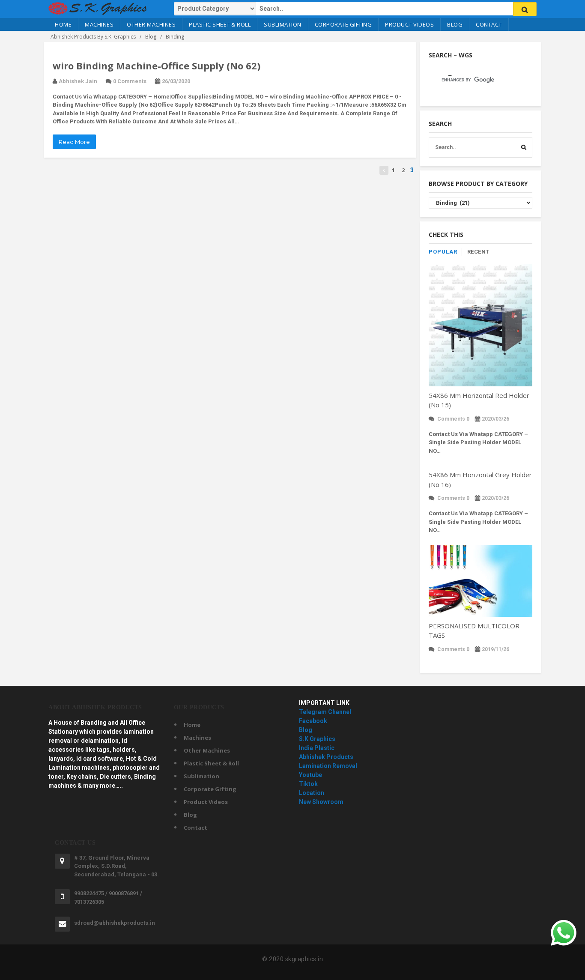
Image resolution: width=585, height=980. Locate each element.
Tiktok (308, 783)
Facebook (313, 720)
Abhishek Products (326, 756)
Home (63, 24)
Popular (443, 251)
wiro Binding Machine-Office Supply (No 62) (156, 65)
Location (311, 792)
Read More (74, 141)
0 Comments (129, 81)
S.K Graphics (317, 738)
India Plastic (316, 747)
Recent (478, 251)
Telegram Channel (325, 711)
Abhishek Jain (78, 81)
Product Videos (409, 24)
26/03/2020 (176, 81)
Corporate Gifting (343, 24)
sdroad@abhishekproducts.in (114, 923)
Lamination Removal (328, 765)
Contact (489, 24)
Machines (99, 24)
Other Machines (151, 24)
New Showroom (321, 801)
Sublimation (282, 24)
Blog (455, 24)
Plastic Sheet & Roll (220, 24)
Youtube (310, 774)
